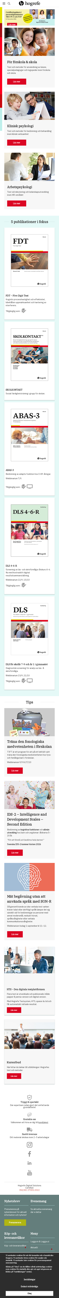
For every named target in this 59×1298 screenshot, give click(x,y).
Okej (29, 1293)
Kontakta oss (29, 1119)
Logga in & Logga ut (40, 1241)
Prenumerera (15, 1222)
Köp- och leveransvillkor (15, 1245)
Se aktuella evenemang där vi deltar (41, 1210)
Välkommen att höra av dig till (29, 1122)
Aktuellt (34, 1247)
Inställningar (29, 1279)
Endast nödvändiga (29, 1286)
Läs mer (12, 24)
